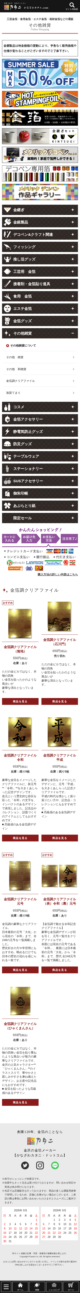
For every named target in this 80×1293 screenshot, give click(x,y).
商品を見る (20, 701)
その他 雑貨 (14, 357)
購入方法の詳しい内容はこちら (58, 574)
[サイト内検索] (72, 5)
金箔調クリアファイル (20, 380)
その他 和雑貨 (16, 369)
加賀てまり (13, 392)
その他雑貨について (23, 345)
